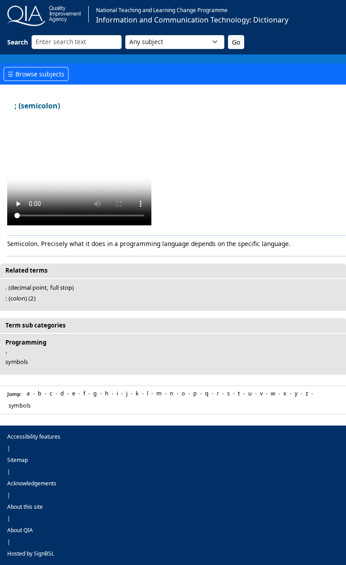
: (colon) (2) (20, 298)
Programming (25, 342)
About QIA (20, 530)
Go (236, 42)
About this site (25, 507)
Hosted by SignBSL (30, 553)
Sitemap (17, 460)
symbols (16, 362)
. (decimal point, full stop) (39, 287)
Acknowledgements (31, 483)
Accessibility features (33, 436)
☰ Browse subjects (36, 74)
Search (17, 42)
